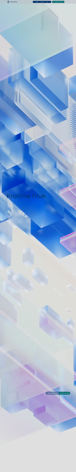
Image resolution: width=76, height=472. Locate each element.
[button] (58, 2)
